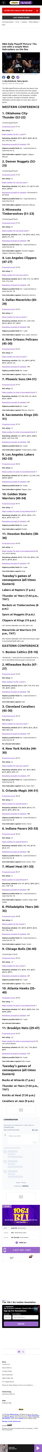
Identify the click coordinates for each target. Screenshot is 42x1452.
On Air (17, 22)
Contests (24, 22)
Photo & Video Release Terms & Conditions (17, 1385)
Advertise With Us (8, 1394)
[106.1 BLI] (21, 3)
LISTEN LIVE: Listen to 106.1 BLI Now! (18, 10)
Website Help (6, 1403)
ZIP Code (6, 1314)
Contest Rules (7, 1371)
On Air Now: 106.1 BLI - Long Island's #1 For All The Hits (21, 1221)
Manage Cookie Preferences (11, 1421)
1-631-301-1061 (22, 1250)
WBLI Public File (7, 1378)
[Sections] (3, 2)
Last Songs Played (7, 22)
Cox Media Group (13, 1414)
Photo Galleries (33, 22)
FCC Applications (8, 1382)
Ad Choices (6, 1418)
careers (21, 1418)
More (3, 25)
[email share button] (13, 77)
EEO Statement (7, 1375)
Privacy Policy (9, 1417)
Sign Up (21, 1324)
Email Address (16, 1314)
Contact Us (6, 1364)
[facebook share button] (3, 77)
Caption (34, 71)
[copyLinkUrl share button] (17, 77)
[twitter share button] (8, 77)
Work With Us (7, 1368)
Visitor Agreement (33, 1415)
